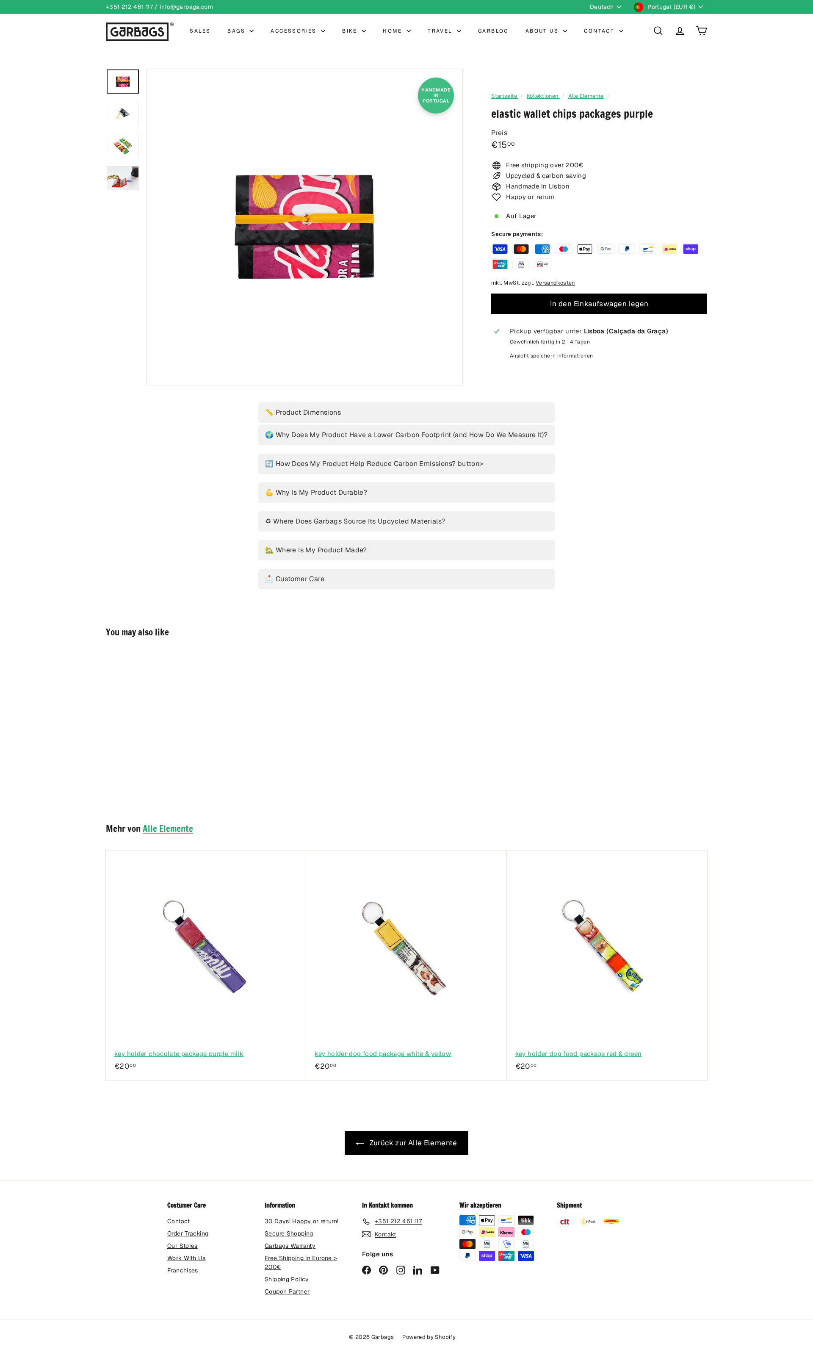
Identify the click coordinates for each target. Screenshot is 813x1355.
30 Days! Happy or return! (301, 1221)
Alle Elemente (586, 96)
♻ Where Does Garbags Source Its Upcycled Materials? (355, 521)
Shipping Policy (287, 1279)
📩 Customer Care (294, 578)
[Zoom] (304, 227)
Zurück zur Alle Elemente (412, 1142)
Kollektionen (543, 96)
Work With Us (186, 1258)
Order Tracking (187, 1233)
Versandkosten (555, 282)
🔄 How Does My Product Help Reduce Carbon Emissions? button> (374, 463)
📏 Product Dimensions (303, 412)
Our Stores (182, 1246)
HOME (393, 31)
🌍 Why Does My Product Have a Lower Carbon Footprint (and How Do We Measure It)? (406, 434)
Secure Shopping (289, 1233)
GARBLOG (493, 31)
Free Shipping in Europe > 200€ (301, 1262)
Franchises (182, 1270)
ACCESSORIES (295, 31)
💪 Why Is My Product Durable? (316, 492)
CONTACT (600, 31)
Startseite (504, 96)
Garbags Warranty (290, 1246)
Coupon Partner (287, 1291)
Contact (178, 1221)
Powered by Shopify (429, 1337)
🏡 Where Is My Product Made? (316, 550)
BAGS (237, 31)
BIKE (350, 31)
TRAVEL (441, 31)
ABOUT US (543, 31)
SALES (200, 31)
